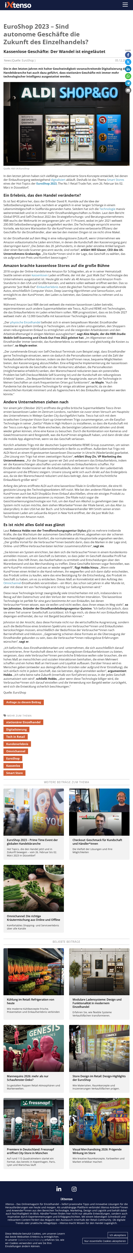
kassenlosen (40, 275)
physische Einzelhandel (25, 322)
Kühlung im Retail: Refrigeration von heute (30, 1001)
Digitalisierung (16, 729)
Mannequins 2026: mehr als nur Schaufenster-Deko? (27, 1078)
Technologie (107, 209)
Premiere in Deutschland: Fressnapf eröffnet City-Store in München (30, 1151)
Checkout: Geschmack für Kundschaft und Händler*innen (97, 842)
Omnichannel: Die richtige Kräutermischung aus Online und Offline (33, 918)
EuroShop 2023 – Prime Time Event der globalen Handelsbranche (32, 842)
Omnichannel (12, 583)
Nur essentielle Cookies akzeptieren (105, 1241)
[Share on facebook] (128, 55)
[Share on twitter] (128, 62)
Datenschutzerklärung (31, 1239)
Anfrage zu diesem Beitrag (23, 702)
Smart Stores (115, 180)
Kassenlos (13, 766)
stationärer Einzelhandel (23, 722)
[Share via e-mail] (128, 90)
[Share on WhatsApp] (128, 76)
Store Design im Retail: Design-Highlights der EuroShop (99, 1078)
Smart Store (14, 773)
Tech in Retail (15, 737)
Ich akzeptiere (118, 1235)
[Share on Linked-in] (128, 69)
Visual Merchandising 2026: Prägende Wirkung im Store (97, 1151)
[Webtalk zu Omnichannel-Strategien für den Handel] (33, 888)
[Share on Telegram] (128, 83)
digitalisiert (58, 180)
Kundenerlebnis (17, 744)
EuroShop (13, 758)
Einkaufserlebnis (47, 287)
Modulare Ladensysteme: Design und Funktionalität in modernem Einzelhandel (97, 1003)
